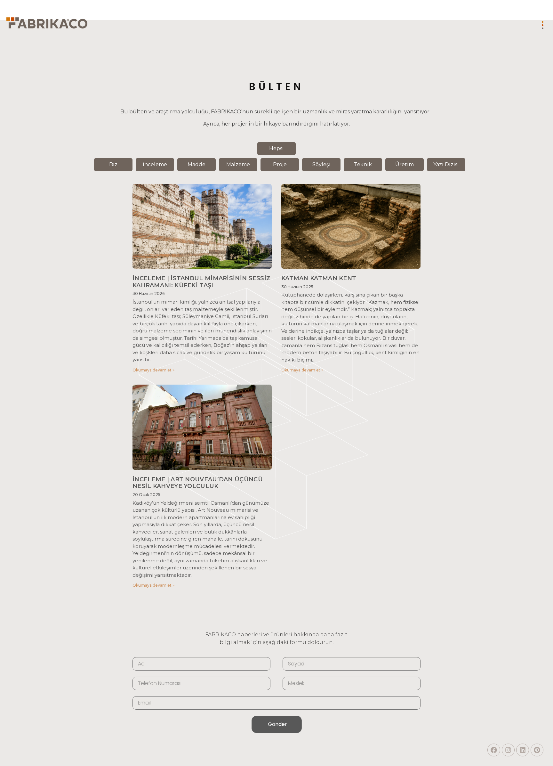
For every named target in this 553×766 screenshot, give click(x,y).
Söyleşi (321, 164)
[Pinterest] (537, 750)
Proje (280, 164)
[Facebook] (493, 750)
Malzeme (238, 164)
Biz (113, 164)
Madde (196, 164)
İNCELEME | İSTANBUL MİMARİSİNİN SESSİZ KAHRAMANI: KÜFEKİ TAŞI (201, 282)
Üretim (404, 164)
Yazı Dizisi (446, 164)
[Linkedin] (522, 750)
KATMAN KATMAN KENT (318, 278)
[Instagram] (508, 750)
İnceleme (155, 164)
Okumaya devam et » (153, 370)
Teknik (363, 164)
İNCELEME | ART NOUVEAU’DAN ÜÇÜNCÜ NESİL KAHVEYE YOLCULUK (197, 483)
